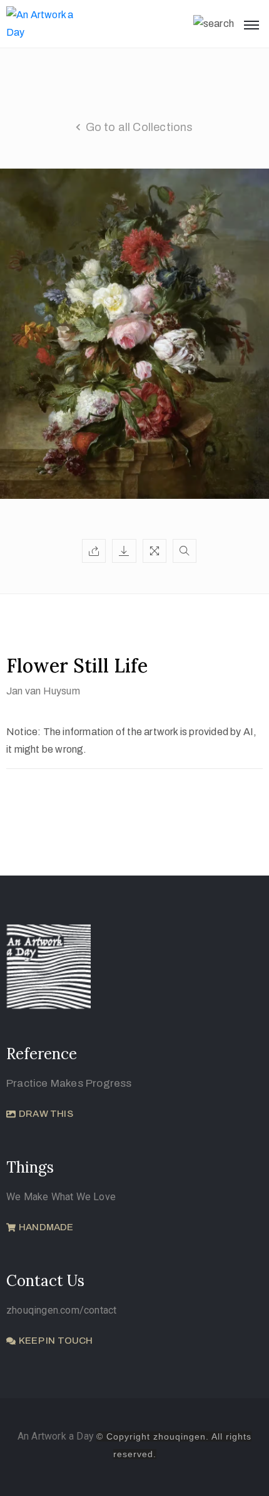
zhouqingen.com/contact (61, 1310)
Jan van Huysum (43, 691)
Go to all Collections (139, 127)
